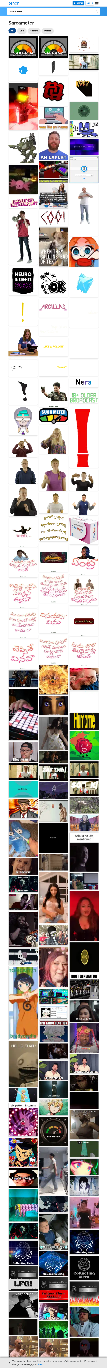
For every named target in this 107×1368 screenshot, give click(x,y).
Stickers (34, 31)
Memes (47, 31)
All (12, 31)
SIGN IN (90, 3)
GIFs (22, 31)
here (40, 1364)
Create (80, 3)
